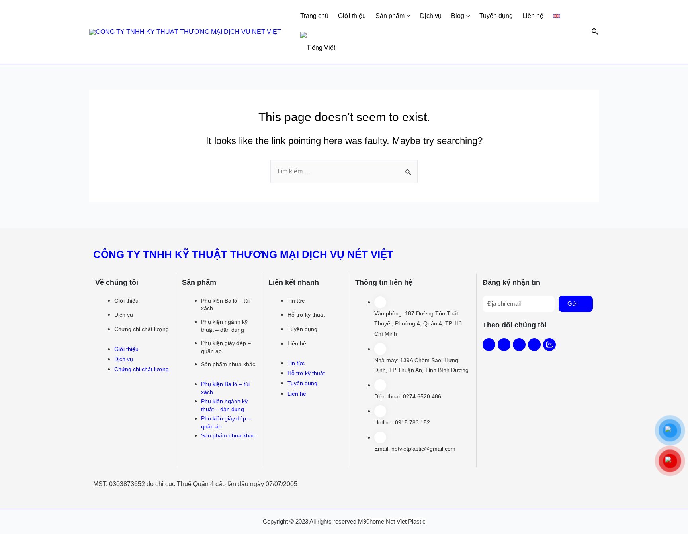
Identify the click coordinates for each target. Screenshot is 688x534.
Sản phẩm (390, 15)
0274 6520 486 (422, 396)
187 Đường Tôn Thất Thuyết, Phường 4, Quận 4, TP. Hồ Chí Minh (418, 323)
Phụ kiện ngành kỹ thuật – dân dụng (224, 326)
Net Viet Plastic (406, 521)
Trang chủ (314, 15)
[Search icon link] (595, 32)
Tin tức (296, 301)
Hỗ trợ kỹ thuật (306, 314)
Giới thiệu (352, 15)
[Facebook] (489, 344)
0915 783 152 (412, 422)
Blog (457, 15)
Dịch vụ (431, 15)
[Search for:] (344, 171)
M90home (371, 521)
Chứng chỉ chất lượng (141, 329)
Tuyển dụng (496, 15)
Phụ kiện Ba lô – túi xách (225, 305)
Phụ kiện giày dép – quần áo (226, 347)
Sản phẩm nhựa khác (228, 364)
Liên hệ (532, 15)
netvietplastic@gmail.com (423, 448)
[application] (407, 16)
